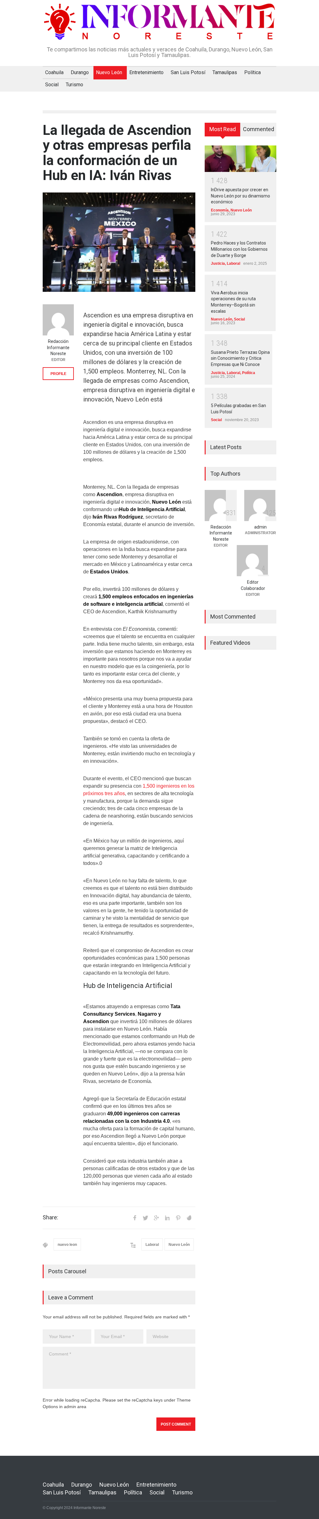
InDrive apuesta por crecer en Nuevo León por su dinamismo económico (240, 195)
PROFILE (58, 374)
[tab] (222, 132)
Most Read (222, 129)
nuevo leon (67, 1244)
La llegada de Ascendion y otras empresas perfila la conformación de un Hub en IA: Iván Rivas (117, 152)
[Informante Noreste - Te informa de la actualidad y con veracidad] (159, 30)
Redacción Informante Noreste (58, 347)
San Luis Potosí (188, 72)
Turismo (74, 85)
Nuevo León (109, 72)
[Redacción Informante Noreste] (58, 319)
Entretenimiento (146, 72)
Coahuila (54, 72)
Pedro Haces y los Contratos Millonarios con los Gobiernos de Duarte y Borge (239, 249)
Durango (80, 72)
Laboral (152, 1244)
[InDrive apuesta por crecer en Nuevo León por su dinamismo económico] (240, 158)
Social (52, 85)
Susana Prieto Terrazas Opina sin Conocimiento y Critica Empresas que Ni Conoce (240, 358)
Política (252, 72)
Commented (258, 129)
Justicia (218, 263)
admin (260, 527)
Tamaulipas (224, 72)
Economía (220, 210)
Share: (50, 1217)
